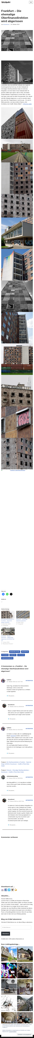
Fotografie (5, 654)
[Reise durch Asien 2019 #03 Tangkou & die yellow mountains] (25, 1004)
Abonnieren (5, 933)
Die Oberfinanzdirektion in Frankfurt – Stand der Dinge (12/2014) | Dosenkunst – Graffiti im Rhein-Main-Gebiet (16, 764)
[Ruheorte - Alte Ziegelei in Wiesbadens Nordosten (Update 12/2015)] (25, 987)
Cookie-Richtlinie (12, 1031)
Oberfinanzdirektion (7, 658)
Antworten (29, 680)
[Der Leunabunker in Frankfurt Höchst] (25, 971)
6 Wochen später (27, 104)
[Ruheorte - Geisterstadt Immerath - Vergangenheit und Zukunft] (25, 954)
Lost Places (21, 654)
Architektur (25, 651)
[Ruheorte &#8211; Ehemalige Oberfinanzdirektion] (23, 614)
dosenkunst (6, 24)
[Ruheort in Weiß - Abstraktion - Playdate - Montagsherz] (9, 1004)
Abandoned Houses (14, 651)
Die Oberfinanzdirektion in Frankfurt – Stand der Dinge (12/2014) (7, 621)
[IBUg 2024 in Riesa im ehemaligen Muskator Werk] (9, 954)
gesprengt (13, 735)
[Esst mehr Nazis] (25, 1020)
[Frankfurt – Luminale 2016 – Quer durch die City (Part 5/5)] (9, 971)
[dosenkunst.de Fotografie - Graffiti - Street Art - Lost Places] (6, 2)
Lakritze (9, 679)
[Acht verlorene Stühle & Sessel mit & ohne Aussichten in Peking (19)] (9, 987)
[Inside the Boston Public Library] (9, 1020)
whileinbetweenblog (12, 776)
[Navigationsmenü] (31, 2)
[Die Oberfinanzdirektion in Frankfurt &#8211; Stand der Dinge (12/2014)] (8, 614)
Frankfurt (13, 654)
